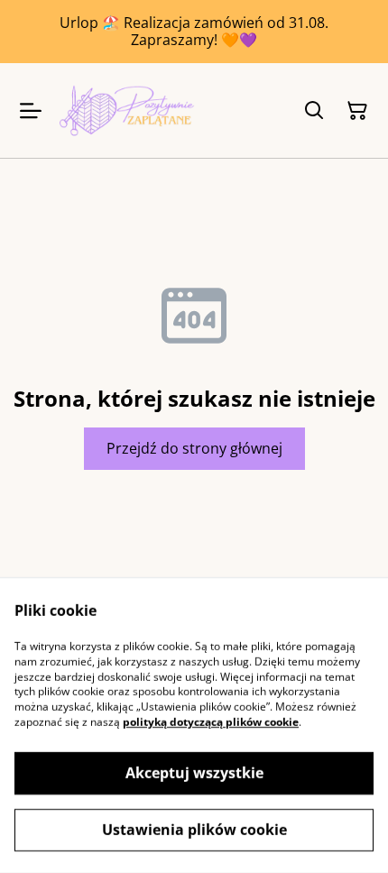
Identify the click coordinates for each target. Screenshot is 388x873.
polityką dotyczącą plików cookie (211, 722)
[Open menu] (30, 111)
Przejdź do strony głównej (194, 448)
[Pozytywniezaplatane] (127, 110)
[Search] (314, 111)
